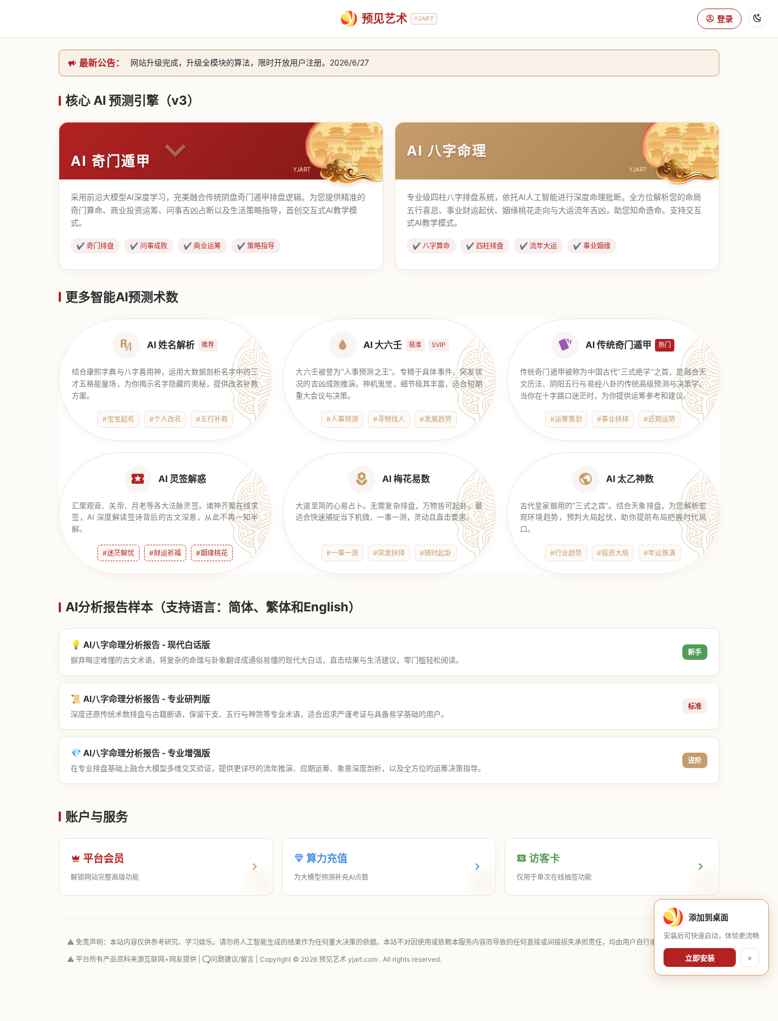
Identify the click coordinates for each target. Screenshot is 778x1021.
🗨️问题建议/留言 (228, 959)
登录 (725, 18)
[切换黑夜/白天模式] (757, 19)
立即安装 (700, 957)
